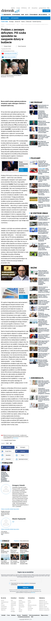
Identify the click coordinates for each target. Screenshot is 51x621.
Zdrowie (12, 608)
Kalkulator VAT (42, 605)
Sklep (48, 8)
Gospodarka (5, 18)
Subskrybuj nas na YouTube (10, 53)
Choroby (29, 606)
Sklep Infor (3, 609)
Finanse (29, 602)
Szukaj (47, 10)
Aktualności (15, 18)
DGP (29, 8)
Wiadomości (13, 605)
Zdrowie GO (17, 21)
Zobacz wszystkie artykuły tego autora (10, 509)
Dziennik (2, 24)
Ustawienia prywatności (24, 617)
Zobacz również (22, 170)
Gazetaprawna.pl (4, 602)
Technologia (13, 602)
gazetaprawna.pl (42, 8)
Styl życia (30, 609)
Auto (12, 600)
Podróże (12, 609)
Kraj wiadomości (24, 540)
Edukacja (21, 603)
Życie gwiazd (21, 606)
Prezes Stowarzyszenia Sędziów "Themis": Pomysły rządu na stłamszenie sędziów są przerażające (23, 164)
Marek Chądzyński (22, 46)
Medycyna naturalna (32, 605)
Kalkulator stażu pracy (43, 603)
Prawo (29, 600)
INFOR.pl (13, 8)
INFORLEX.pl (24, 8)
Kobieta (20, 600)
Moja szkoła (21, 605)
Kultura (20, 611)
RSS (32, 617)
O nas (8, 615)
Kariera (19, 615)
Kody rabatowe (22, 602)
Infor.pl (2, 600)
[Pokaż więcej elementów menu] (49, 14)
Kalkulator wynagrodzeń (44, 609)
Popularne (16, 540)
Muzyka (20, 609)
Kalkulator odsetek (43, 606)
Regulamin (24, 615)
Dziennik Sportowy (36, 21)
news (18, 24)
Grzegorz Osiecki (7, 46)
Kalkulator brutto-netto (44, 608)
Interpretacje (3, 608)
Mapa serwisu (44, 615)
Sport (12, 606)
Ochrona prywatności (34, 615)
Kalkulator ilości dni (43, 602)
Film (20, 608)
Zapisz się (25, 587)
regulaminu (26, 583)
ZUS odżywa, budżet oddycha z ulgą (5, 533)
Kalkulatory (42, 598)
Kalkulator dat (42, 600)
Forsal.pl (3, 605)
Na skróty (3, 598)
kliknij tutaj (33, 592)
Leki (29, 603)
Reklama (13, 615)
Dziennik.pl (13, 598)
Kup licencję (15, 437)
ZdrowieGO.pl (34, 8)
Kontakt (3, 615)
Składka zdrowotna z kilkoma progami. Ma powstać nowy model (5, 513)
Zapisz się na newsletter (10, 57)
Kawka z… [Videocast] (26, 21)
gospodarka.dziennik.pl (10, 24)
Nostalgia (11, 21)
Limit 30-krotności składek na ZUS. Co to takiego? (22, 291)
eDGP (2, 603)
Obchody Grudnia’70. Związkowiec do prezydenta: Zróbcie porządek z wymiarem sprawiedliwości (5, 477)
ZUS (7, 443)
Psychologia (30, 608)
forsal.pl (18, 8)
